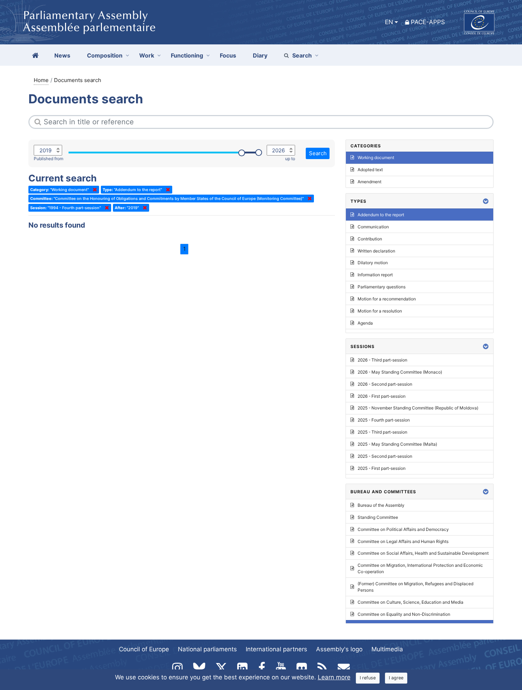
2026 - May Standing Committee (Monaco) (400, 372)
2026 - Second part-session (385, 384)
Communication (373, 226)
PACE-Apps (428, 22)
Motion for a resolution (380, 311)
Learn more (334, 677)
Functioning (187, 55)
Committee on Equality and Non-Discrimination (404, 614)
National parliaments (207, 649)
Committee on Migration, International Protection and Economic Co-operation (420, 568)
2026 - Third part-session (382, 360)
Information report (375, 274)
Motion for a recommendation (387, 298)
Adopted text (370, 169)
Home (41, 80)
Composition (105, 55)
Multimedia (387, 649)
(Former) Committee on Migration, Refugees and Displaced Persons (415, 587)
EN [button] (389, 22)
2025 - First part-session (382, 468)
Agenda (365, 323)
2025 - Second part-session (385, 456)
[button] (486, 201)
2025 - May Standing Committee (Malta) (397, 444)
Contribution (370, 238)
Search (302, 55)
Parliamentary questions (382, 286)
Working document (376, 157)
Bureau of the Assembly (381, 505)
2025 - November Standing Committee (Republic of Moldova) (418, 408)
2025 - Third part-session (382, 432)
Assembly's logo (339, 649)
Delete (93, 189)
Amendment (369, 181)
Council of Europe (144, 649)
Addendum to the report (381, 214)
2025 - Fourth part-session (384, 420)
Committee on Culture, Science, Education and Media (410, 602)
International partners (276, 649)
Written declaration (376, 251)
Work (146, 55)
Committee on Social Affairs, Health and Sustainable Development (423, 553)
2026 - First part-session (382, 396)
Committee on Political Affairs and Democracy (403, 529)
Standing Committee (378, 517)
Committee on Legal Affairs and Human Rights (403, 541)
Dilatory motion (373, 262)
